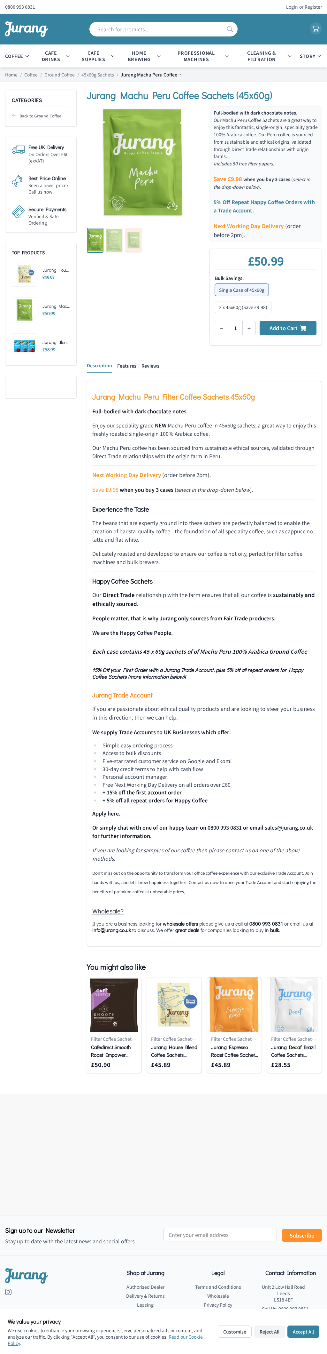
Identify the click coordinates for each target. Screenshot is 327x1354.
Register (313, 7)
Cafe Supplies (93, 56)
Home (11, 74)
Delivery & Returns (145, 1296)
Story (308, 56)
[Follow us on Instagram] (8, 1292)
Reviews (150, 365)
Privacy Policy (218, 1305)
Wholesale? (108, 911)
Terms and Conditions (218, 1287)
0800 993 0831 (225, 827)
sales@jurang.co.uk (289, 827)
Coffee (14, 56)
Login (292, 7)
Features (126, 365)
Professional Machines (196, 56)
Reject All (269, 1331)
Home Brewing (139, 56)
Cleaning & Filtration (261, 56)
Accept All (303, 1331)
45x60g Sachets (97, 74)
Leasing (145, 1305)
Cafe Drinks (51, 56)
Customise (234, 1331)
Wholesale (218, 1296)
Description (99, 365)
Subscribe (302, 1235)
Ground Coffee (59, 74)
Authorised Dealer (145, 1287)
